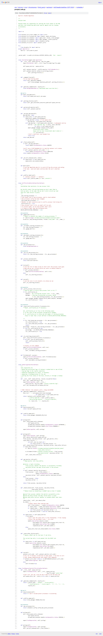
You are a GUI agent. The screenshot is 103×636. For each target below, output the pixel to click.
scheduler (80, 7)
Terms (17, 633)
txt (97, 633)
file (45, 13)
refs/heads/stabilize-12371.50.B (63, 7)
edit (49, 13)
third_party (41, 7)
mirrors (20, 7)
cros (25, 7)
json (100, 633)
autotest (49, 7)
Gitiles (9, 633)
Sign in (99, 2)
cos (16, 7)
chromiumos (32, 7)
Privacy (13, 633)
